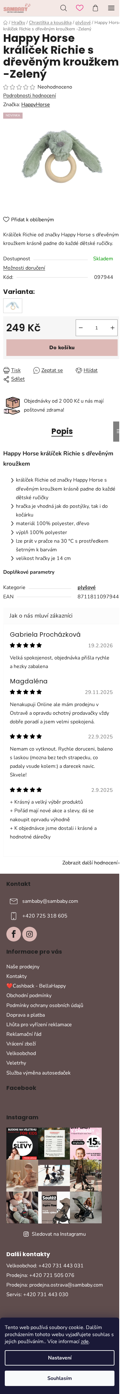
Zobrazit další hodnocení (90, 862)
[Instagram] (29, 934)
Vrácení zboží (21, 1043)
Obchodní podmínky (29, 995)
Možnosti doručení (24, 268)
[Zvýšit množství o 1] (112, 328)
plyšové (87, 587)
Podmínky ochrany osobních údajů (44, 1005)
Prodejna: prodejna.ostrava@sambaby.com (54, 1284)
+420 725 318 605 (44, 915)
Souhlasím (59, 1378)
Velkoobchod (21, 1053)
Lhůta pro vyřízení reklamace (39, 1024)
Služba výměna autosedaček (38, 1072)
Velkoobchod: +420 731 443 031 (45, 1265)
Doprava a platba (25, 1015)
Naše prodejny (22, 966)
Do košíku (62, 347)
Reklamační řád (23, 1034)
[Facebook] (13, 934)
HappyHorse (35, 104)
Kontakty (16, 976)
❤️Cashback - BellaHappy (36, 985)
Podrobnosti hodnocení (29, 95)
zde (85, 1341)
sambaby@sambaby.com (50, 901)
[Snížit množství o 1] (81, 328)
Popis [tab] (62, 431)
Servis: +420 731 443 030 (37, 1294)
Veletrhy (16, 1063)
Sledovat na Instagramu (59, 1234)
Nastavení (60, 1357)
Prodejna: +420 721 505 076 (40, 1275)
